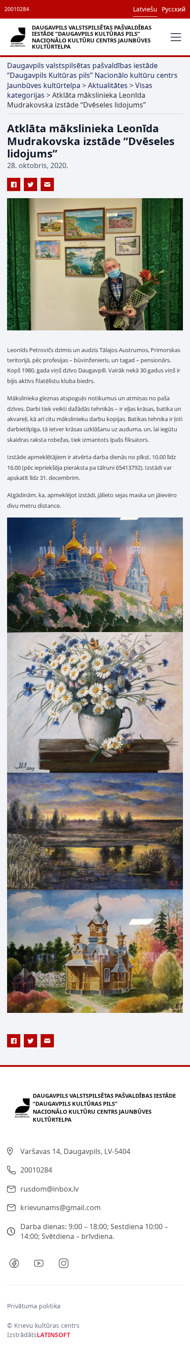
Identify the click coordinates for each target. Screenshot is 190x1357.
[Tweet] (30, 184)
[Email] (47, 184)
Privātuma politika (34, 1306)
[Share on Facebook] (13, 184)
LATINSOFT (53, 1334)
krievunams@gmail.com (60, 1207)
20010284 (16, 9)
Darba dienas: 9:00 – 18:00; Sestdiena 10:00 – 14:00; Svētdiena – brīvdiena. (94, 1231)
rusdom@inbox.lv (49, 1189)
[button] (174, 37)
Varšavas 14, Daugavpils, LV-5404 (75, 1151)
